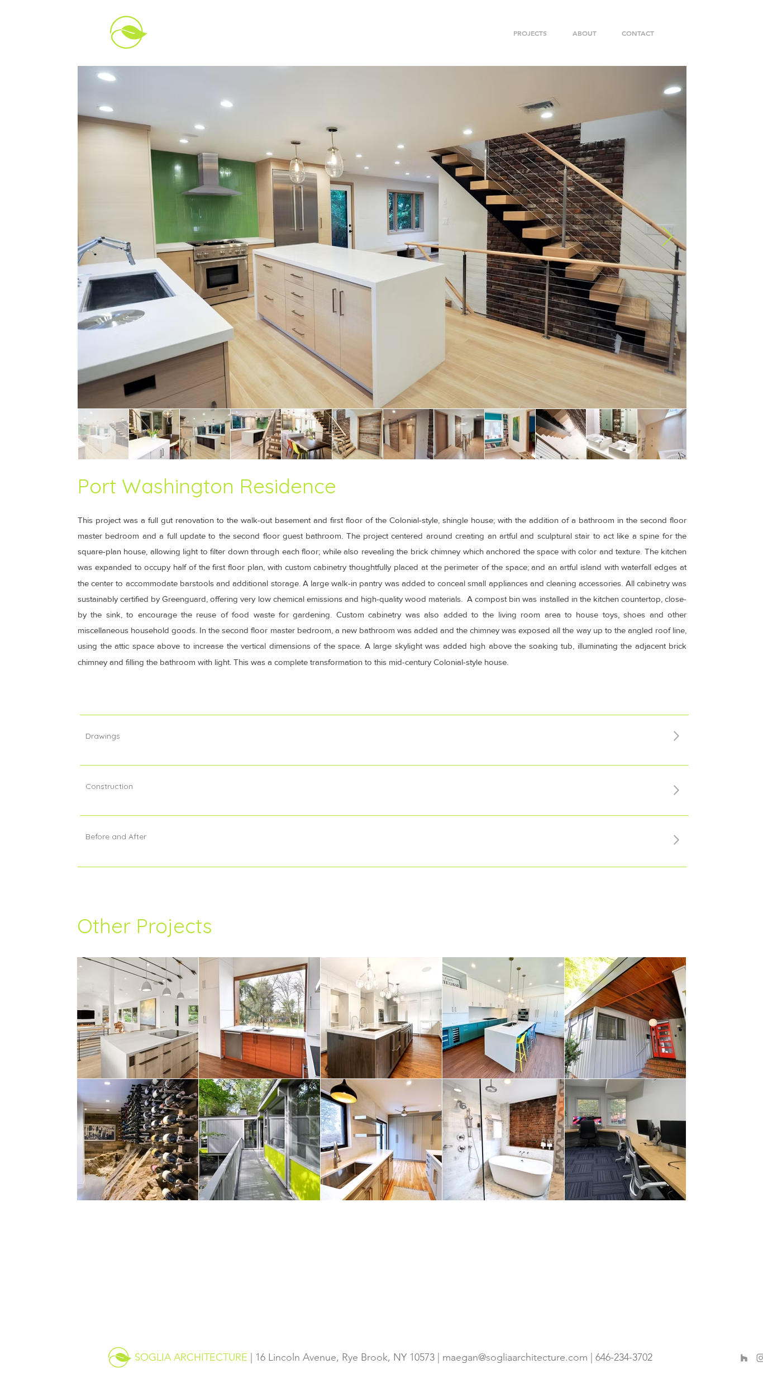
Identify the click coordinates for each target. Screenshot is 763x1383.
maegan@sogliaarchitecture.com (515, 1357)
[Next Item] (667, 237)
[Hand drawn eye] (118, 1357)
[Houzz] (744, 1357)
